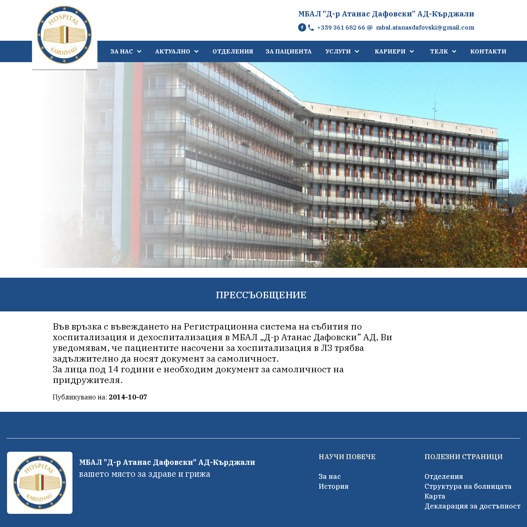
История (334, 486)
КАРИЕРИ (390, 51)
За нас (330, 476)
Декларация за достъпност (472, 506)
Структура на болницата (468, 486)
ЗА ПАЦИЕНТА (289, 51)
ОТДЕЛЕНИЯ (232, 51)
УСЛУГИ (338, 51)
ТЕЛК (439, 51)
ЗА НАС (121, 51)
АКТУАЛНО (172, 51)
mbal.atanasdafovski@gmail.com (425, 27)
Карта (434, 496)
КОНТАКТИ (488, 51)
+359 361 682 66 (341, 27)
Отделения (443, 476)
